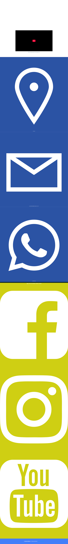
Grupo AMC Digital (41, 541)
